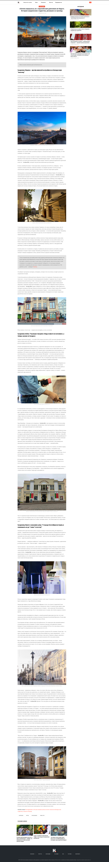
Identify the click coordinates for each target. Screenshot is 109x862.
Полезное (43, 2)
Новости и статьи (27, 2)
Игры (36, 2)
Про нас (51, 2)
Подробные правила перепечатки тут (84, 859)
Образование (41, 6)
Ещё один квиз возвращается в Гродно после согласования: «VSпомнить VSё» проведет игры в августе (80, 55)
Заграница (21, 815)
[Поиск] (86, 2)
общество (42, 815)
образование (34, 815)
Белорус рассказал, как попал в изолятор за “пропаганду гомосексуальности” (80, 17)
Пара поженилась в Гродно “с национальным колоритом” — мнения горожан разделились (80, 42)
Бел (90, 2)
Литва (27, 815)
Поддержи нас (58, 2)
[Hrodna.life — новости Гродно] (18, 2)
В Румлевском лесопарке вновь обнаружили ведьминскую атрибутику (80, 30)
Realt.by (35, 266)
